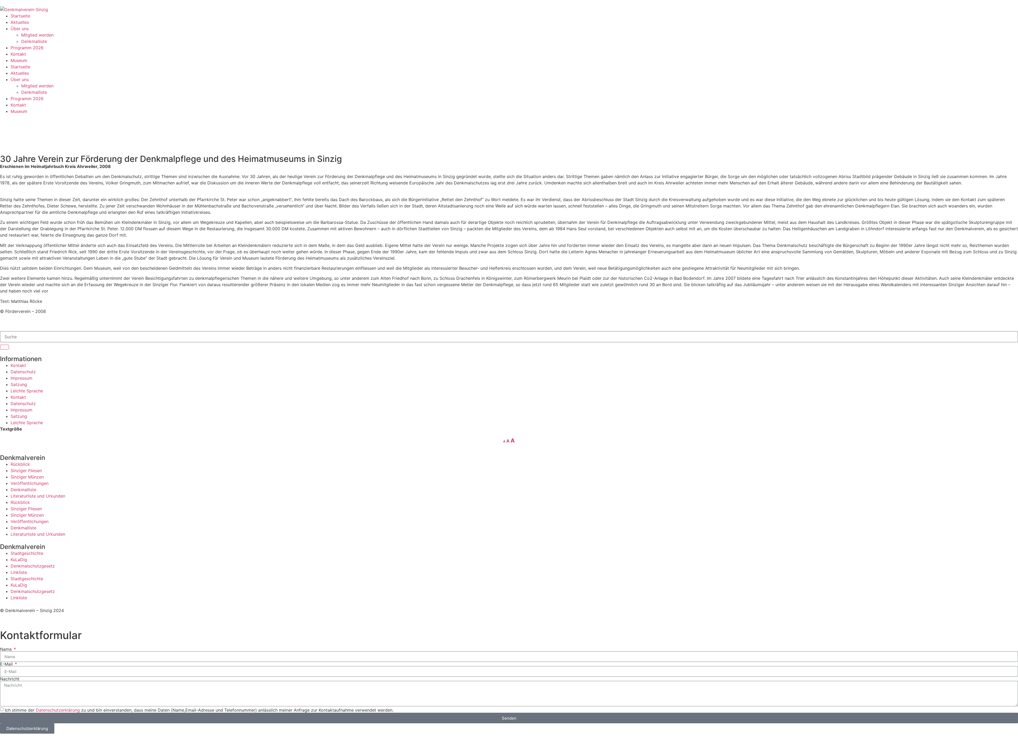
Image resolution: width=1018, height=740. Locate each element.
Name (6, 649)
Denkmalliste (34, 41)
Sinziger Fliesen (26, 470)
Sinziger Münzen (27, 477)
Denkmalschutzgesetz (33, 566)
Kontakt (18, 54)
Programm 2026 (27, 47)
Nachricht (9, 679)
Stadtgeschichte (27, 553)
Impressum (21, 378)
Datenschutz (23, 371)
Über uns (20, 28)
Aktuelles (20, 22)
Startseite (20, 16)
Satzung (19, 384)
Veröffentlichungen (30, 483)
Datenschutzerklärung (58, 710)
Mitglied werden (37, 35)
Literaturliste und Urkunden (38, 496)
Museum (19, 60)
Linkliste (19, 572)
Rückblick (20, 464)
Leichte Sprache (27, 390)
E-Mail (7, 664)
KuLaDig (19, 559)
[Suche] (4, 347)
